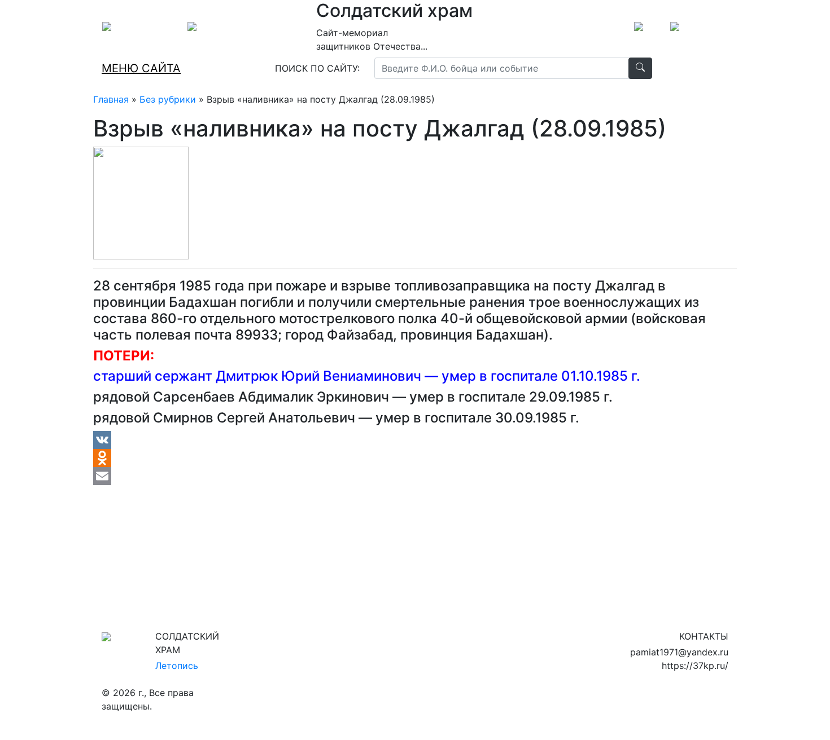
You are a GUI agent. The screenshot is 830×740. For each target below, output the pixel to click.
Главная (111, 99)
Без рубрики (167, 99)
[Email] (415, 476)
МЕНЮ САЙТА (141, 68)
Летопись (176, 665)
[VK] (415, 440)
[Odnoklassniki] (415, 458)
